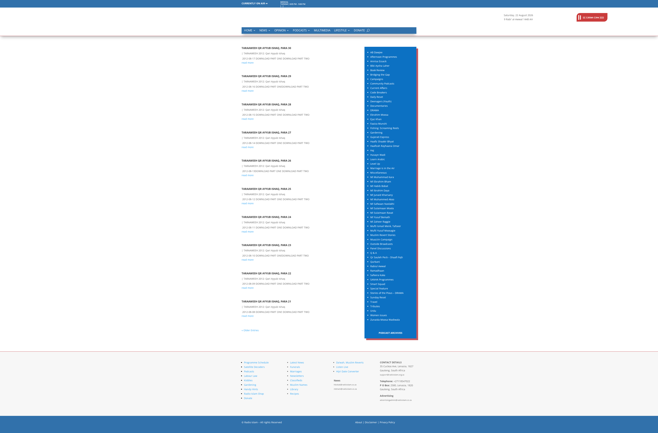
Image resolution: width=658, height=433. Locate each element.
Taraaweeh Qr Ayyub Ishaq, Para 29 (266, 76)
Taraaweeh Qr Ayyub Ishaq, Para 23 (266, 245)
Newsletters (297, 375)
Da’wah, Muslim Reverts (350, 362)
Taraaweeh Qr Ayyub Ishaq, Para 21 (266, 301)
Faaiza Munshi (378, 123)
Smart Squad (377, 284)
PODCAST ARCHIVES (390, 332)
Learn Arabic (377, 159)
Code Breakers (378, 92)
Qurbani (375, 261)
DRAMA (374, 110)
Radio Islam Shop (254, 393)
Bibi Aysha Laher (379, 65)
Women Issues (378, 315)
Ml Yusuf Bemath (380, 217)
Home (248, 30)
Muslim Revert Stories (382, 235)
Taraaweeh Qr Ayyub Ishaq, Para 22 (266, 273)
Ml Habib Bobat (379, 186)
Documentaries (379, 105)
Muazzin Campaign (381, 239)
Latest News (297, 362)
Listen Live (342, 367)
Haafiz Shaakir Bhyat (382, 141)
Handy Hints (251, 389)
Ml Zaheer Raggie (380, 221)
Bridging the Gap (380, 74)
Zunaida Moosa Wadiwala (385, 319)
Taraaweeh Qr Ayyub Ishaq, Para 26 (266, 160)
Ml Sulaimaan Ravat (381, 212)
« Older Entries (250, 330)
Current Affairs (378, 88)
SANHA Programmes (382, 279)
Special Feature (379, 288)
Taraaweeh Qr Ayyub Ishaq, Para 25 (266, 189)
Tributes (375, 306)
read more (248, 62)
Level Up (375, 163)
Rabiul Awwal (378, 266)
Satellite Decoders (254, 367)
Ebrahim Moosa (379, 114)
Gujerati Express (379, 137)
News (263, 30)
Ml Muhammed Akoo (382, 199)
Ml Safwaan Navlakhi (382, 203)
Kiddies (248, 380)
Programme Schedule (256, 362)
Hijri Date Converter (347, 371)
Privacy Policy (387, 422)
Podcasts (300, 30)
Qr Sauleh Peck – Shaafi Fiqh (386, 257)
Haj (372, 150)
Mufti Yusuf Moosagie (382, 230)
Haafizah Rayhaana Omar (384, 146)
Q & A (373, 252)
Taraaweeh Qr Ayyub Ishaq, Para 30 (266, 48)
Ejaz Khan (376, 119)
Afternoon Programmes (383, 56)
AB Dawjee (376, 52)
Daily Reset (376, 97)
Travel (373, 301)
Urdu (373, 310)
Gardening (376, 132)
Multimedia (322, 30)
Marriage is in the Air (382, 168)
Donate (359, 30)
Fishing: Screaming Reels (384, 128)
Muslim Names (298, 384)
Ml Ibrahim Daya (379, 190)
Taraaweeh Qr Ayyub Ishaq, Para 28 (266, 104)
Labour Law (250, 375)
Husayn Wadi (377, 154)
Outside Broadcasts (381, 244)
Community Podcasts (382, 83)
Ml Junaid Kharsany (381, 195)
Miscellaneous (378, 172)
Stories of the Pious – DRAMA (387, 293)
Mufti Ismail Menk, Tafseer (385, 226)
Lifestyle (340, 30)
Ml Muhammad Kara (382, 177)
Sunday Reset (378, 297)
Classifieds (296, 380)
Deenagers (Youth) (380, 101)
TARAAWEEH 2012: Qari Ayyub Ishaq (264, 53)
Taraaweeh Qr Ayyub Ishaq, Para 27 (266, 132)
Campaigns (376, 79)
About (358, 422)
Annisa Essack (378, 61)
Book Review (377, 70)
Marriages (296, 371)
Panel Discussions (380, 248)
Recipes (294, 393)
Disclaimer (371, 422)
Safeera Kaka (377, 275)
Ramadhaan (377, 270)
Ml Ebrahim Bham (380, 181)
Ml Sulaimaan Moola (382, 208)
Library (294, 389)
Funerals (295, 367)
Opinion (280, 30)
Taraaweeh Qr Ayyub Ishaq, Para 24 (266, 217)
